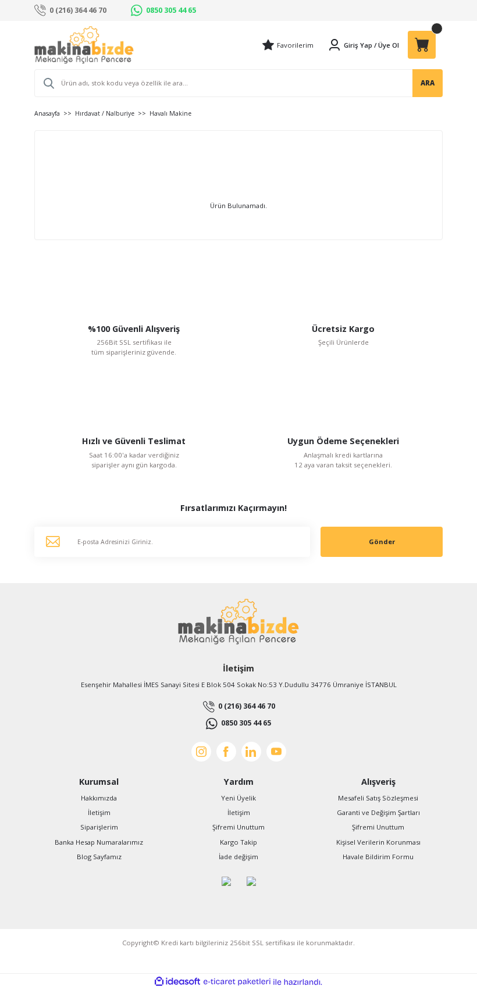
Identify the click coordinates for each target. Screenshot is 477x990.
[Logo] (84, 45)
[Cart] (422, 45)
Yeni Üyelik (238, 798)
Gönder (382, 541)
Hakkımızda (99, 798)
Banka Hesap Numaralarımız (99, 842)
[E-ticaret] (237, 982)
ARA (428, 82)
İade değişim (238, 856)
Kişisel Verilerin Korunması (378, 842)
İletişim (99, 812)
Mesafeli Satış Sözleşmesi (378, 798)
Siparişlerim (99, 827)
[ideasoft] (177, 982)
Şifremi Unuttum (238, 827)
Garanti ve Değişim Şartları (378, 812)
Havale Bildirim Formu (378, 856)
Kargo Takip (238, 842)
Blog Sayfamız (99, 856)
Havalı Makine (170, 113)
